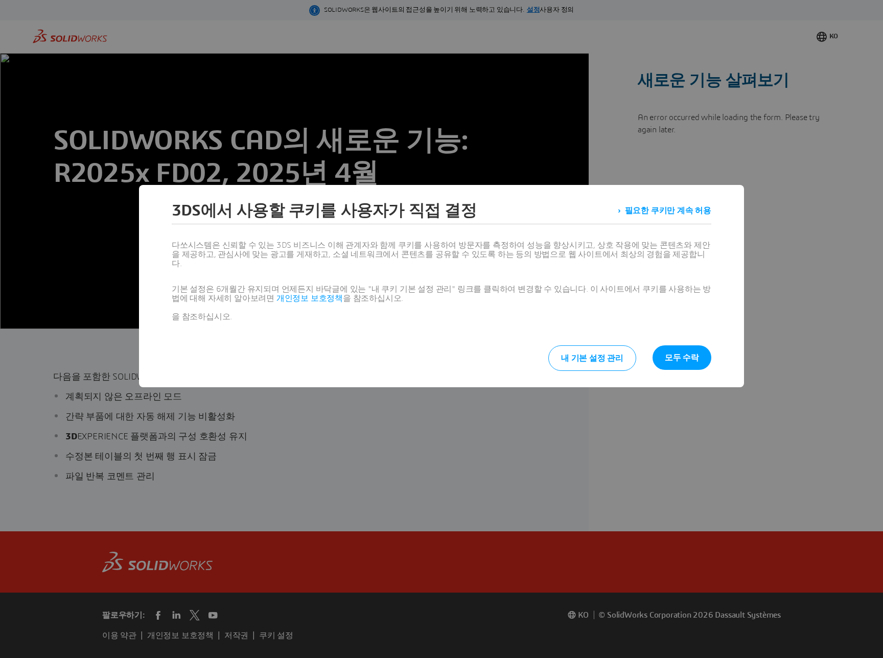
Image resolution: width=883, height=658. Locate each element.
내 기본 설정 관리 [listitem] (592, 358)
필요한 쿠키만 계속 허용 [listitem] (668, 210)
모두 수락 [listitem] (682, 358)
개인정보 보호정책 (309, 298)
